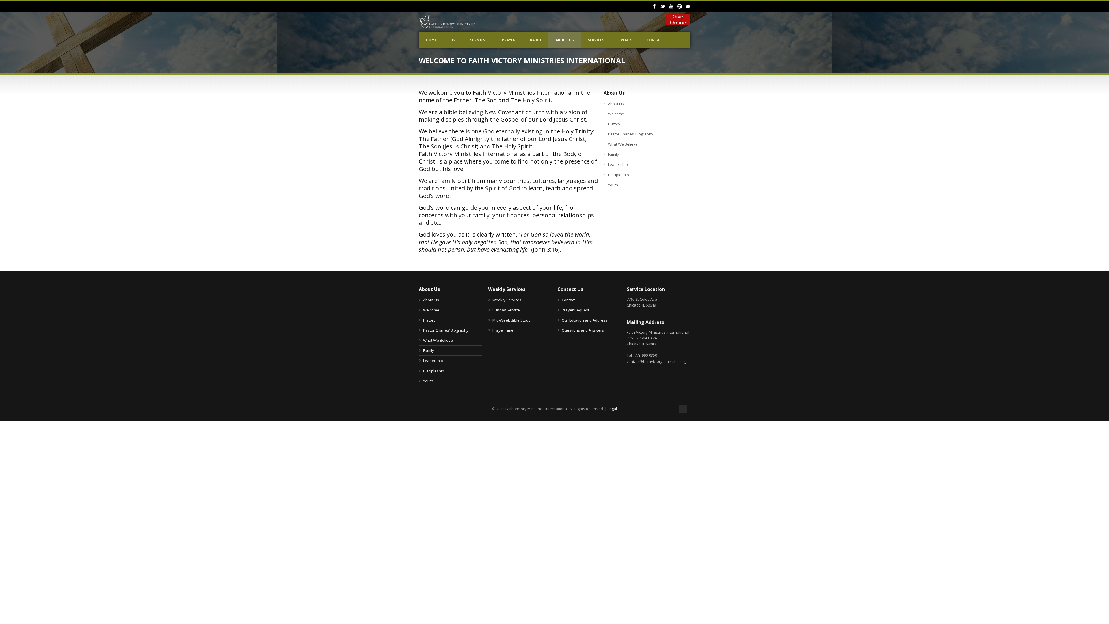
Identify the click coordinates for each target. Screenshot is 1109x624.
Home (431, 40)
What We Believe (623, 144)
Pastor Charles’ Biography (630, 134)
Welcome (616, 113)
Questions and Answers (583, 330)
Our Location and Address (584, 320)
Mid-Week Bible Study (511, 320)
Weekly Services (506, 299)
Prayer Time (502, 330)
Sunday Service (506, 310)
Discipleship (618, 174)
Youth (613, 184)
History (614, 124)
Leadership (618, 164)
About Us (565, 40)
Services (596, 40)
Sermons (478, 40)
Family (613, 154)
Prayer (509, 40)
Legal (612, 408)
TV (453, 40)
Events (625, 40)
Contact (655, 40)
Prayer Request (575, 310)
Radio (535, 40)
